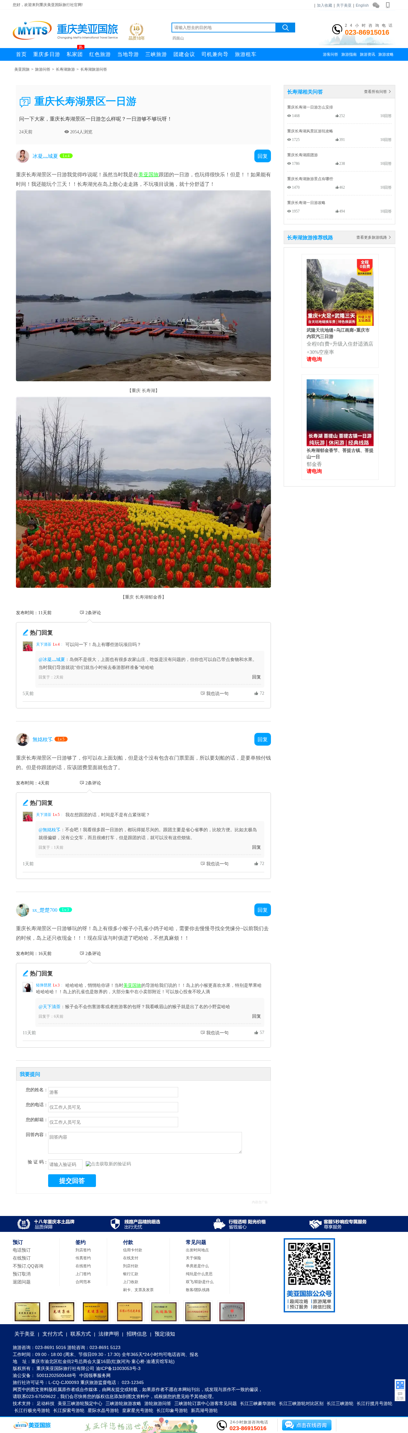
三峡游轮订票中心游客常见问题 (205, 1403)
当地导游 (128, 54)
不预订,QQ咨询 (28, 1265)
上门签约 (83, 1274)
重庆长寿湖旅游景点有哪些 (310, 179)
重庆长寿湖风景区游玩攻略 (310, 131)
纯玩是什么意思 (199, 1274)
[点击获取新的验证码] (108, 1164)
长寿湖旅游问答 (93, 69)
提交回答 (72, 1180)
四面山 (178, 38)
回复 (256, 677)
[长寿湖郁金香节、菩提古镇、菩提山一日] (340, 444)
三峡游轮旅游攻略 (123, 1403)
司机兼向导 (215, 54)
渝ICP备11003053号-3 (118, 1368)
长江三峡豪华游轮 (258, 1403)
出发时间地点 (197, 1250)
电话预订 (22, 1250)
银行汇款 (130, 1274)
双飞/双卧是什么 (200, 1282)
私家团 (75, 52)
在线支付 (130, 1258)
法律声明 (108, 1334)
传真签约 (83, 1258)
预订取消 (22, 1273)
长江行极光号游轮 (32, 1410)
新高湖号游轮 (204, 1410)
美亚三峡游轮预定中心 (80, 1403)
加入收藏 (324, 5)
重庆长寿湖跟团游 (302, 155)
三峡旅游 (156, 54)
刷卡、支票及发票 (138, 1290)
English (362, 5)
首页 (21, 54)
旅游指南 (349, 54)
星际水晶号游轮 (103, 1410)
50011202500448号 (56, 1375)
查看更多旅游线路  (374, 237)
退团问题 (22, 1281)
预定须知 (165, 1334)
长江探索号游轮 (68, 1410)
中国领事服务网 (95, 1375)
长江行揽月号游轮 (374, 1403)
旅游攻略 (386, 54)
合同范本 (83, 1282)
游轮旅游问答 (157, 1403)
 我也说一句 (214, 693)
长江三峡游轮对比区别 (301, 1403)
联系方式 (80, 1334)
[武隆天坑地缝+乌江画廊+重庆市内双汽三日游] (340, 324)
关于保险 (193, 1258)
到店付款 (130, 1266)
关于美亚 (344, 5)
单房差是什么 (197, 1266)
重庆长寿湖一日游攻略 (306, 202)
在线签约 (83, 1266)
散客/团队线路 (198, 1290)
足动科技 (46, 1403)
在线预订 (22, 1258)
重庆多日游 (46, 54)
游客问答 (330, 54)
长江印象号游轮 (172, 1410)
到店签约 (83, 1250)
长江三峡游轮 (340, 1403)
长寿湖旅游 (65, 69)
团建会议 (184, 54)
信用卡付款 (132, 1250)
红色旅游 (100, 54)
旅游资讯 (367, 54)
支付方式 (52, 1334)
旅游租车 (246, 54)
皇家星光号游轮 (137, 1410)
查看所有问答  (378, 91)
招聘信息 (137, 1334)
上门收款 (130, 1282)
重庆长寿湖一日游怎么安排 (310, 107)
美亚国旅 (22, 69)
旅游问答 (42, 69)
